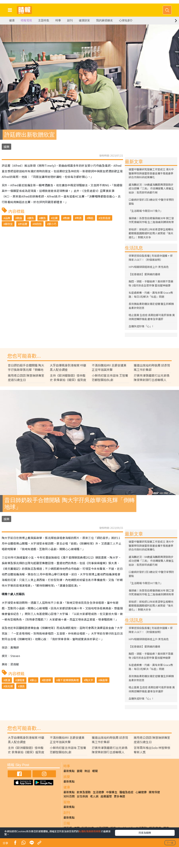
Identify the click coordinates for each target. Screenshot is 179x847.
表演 (7, 680)
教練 (67, 218)
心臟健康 (141, 792)
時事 (58, 20)
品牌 (7, 218)
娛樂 (6, 146)
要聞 (79, 771)
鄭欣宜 (9, 224)
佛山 (34, 680)
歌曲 (19, 218)
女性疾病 (82, 796)
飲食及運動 (84, 792)
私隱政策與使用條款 (90, 831)
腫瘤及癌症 (126, 792)
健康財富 (84, 20)
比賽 (55, 218)
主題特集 (43, 20)
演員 (22, 686)
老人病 (94, 796)
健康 (12, 20)
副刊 (70, 20)
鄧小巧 (52, 224)
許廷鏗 (23, 224)
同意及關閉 (145, 832)
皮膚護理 (106, 796)
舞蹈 (90, 218)
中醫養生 (111, 792)
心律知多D (125, 20)
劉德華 (47, 680)
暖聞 (95, 771)
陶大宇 (89, 680)
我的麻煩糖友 (104, 20)
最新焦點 (69, 771)
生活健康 (98, 792)
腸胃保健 (154, 792)
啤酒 (78, 218)
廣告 (31, 218)
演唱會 (21, 680)
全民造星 (105, 218)
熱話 (87, 771)
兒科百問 (69, 796)
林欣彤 (38, 224)
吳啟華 (104, 680)
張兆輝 (9, 686)
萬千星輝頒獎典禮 (68, 680)
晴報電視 (26, 20)
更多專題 (119, 796)
